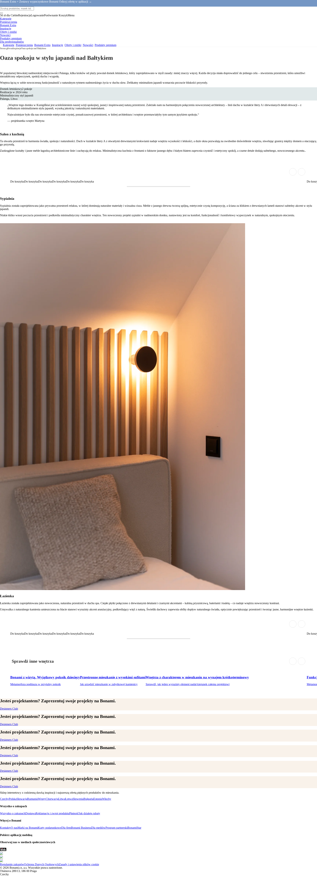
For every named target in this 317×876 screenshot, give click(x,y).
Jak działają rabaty (89, 813)
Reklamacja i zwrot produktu (52, 813)
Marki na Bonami (28, 827)
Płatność (74, 813)
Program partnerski (116, 827)
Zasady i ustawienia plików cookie (79, 864)
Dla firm (66, 827)
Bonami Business (81, 827)
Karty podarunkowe (49, 827)
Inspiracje (17, 48)
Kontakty (5, 827)
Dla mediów (98, 827)
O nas (14, 827)
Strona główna (6, 48)
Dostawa (30, 813)
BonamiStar (134, 827)
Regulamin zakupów (12, 864)
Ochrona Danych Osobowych (41, 864)
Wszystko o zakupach (12, 813)
